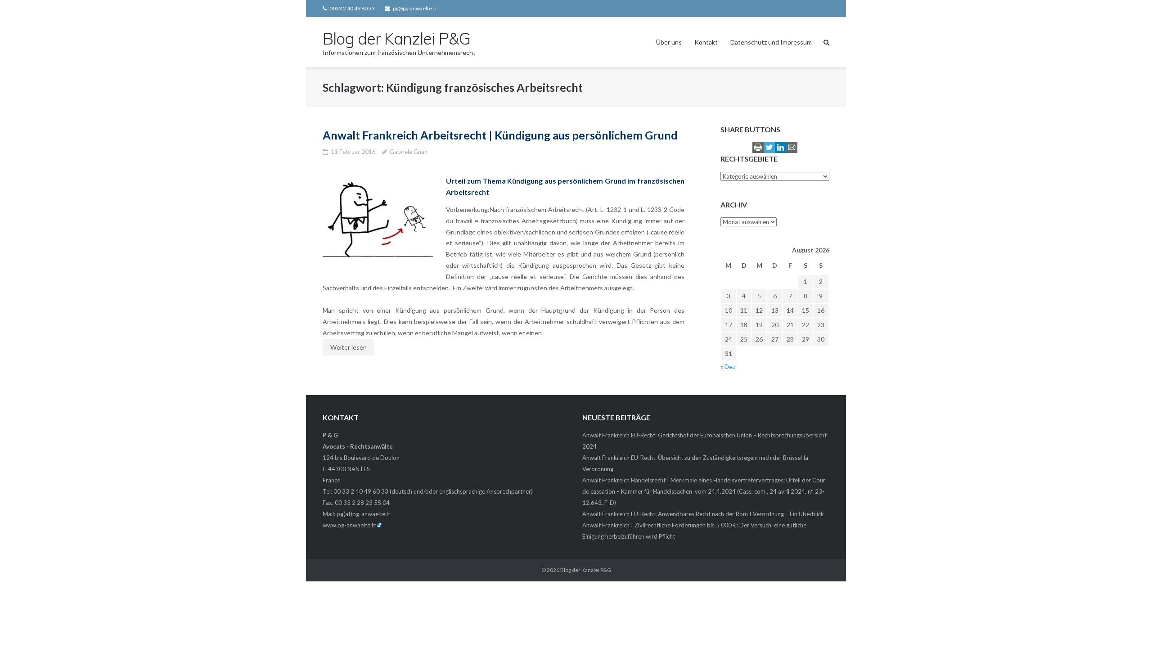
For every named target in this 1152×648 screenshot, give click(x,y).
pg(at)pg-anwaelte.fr (364, 514)
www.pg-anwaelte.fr (349, 525)
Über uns (669, 42)
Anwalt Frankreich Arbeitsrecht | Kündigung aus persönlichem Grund (500, 135)
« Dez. (728, 366)
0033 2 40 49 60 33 (352, 8)
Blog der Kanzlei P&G (585, 570)
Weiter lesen (348, 347)
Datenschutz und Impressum (771, 42)
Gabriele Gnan (409, 151)
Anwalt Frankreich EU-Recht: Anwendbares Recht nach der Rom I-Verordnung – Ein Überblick (703, 514)
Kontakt (706, 42)
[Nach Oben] (1130, 626)
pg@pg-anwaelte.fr (415, 8)
